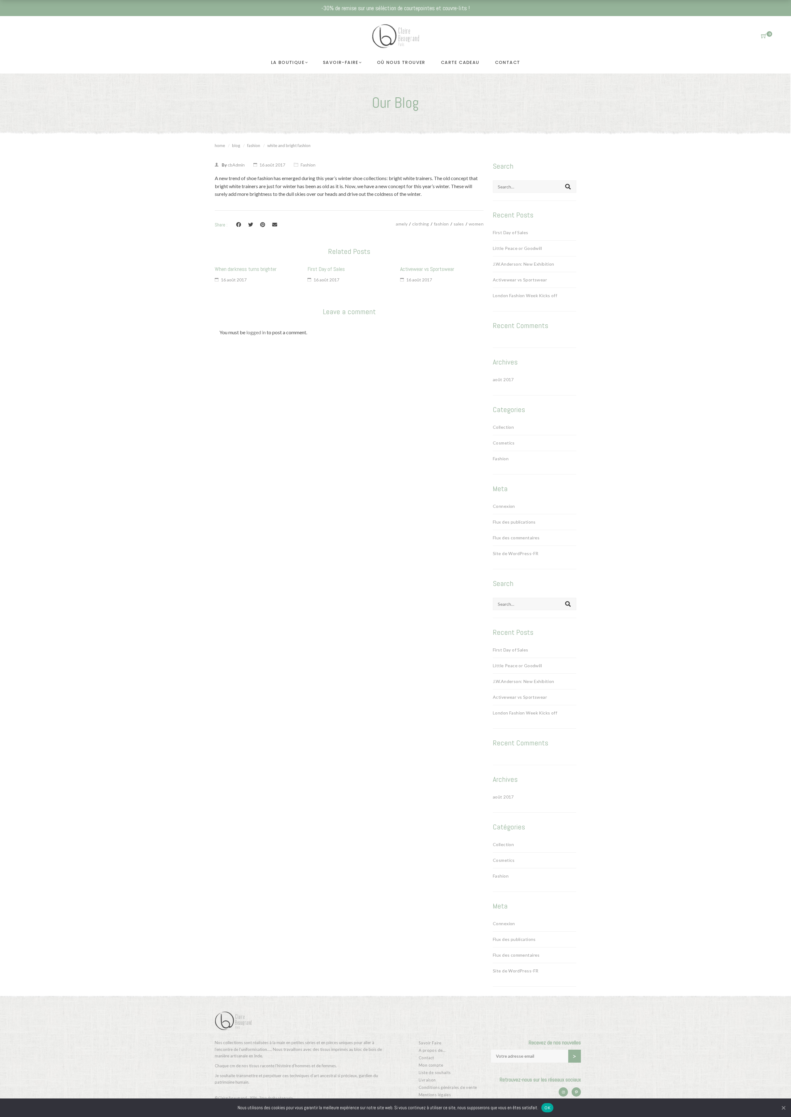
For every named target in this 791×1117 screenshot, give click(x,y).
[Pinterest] (262, 224)
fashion (441, 223)
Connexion (504, 506)
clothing (420, 223)
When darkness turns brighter (246, 268)
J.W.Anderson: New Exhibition (523, 264)
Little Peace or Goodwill (517, 248)
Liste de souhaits (435, 1072)
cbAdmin (236, 164)
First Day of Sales (326, 268)
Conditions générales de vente (448, 1087)
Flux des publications (514, 522)
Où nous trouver (401, 62)
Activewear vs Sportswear (427, 268)
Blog (236, 145)
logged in (256, 332)
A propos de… (432, 1050)
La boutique (287, 62)
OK (547, 1107)
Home (220, 145)
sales (459, 223)
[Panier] (764, 36)
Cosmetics (504, 442)
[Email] (274, 224)
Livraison (427, 1079)
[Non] (783, 1108)
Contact (507, 62)
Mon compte (431, 1065)
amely (402, 223)
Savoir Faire (430, 1042)
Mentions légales (435, 1094)
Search (568, 186)
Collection (503, 427)
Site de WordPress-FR (515, 553)
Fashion (253, 145)
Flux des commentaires (516, 537)
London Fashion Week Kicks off (525, 295)
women (476, 223)
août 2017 (503, 379)
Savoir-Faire (340, 62)
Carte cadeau (460, 62)
